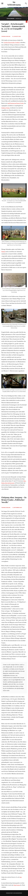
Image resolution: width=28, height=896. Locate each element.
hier (21, 877)
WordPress (19, 893)
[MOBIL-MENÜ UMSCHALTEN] (2, 3)
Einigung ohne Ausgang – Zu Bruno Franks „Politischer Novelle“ (13, 499)
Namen (3, 251)
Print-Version (17, 885)
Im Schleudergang (14, 3)
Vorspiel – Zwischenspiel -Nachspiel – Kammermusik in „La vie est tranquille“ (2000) (13, 27)
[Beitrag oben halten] (26, 21)
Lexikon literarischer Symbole (12, 42)
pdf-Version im (16, 103)
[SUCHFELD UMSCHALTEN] (26, 3)
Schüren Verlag (5, 108)
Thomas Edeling (5, 36)
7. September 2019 (17, 507)
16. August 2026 (16, 36)
